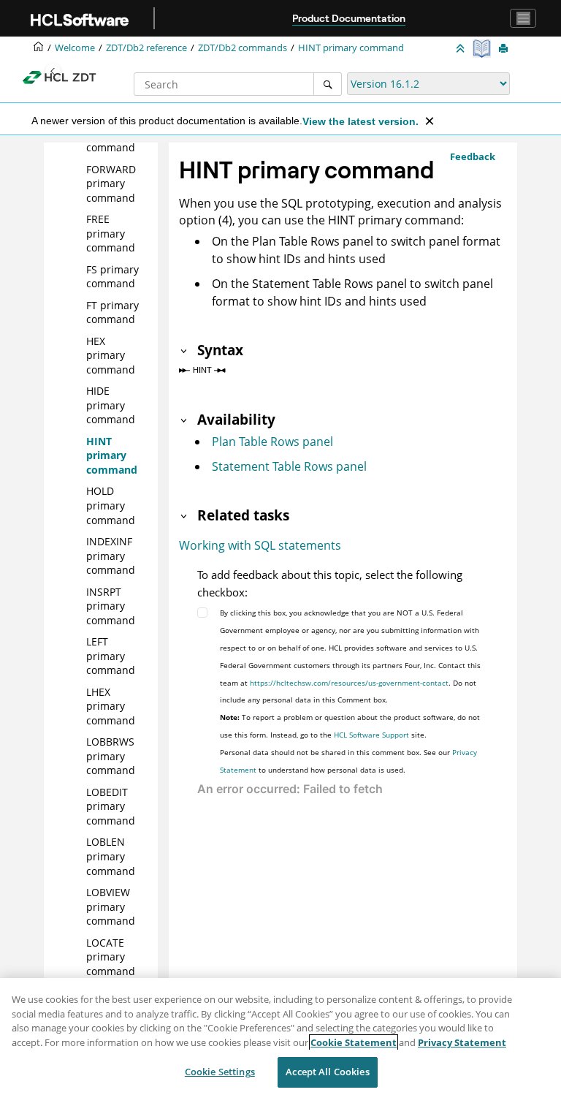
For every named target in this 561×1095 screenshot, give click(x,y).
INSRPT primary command (110, 606)
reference (146, 48)
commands (242, 48)
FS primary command (112, 276)
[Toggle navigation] (523, 18)
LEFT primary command (110, 655)
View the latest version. (360, 121)
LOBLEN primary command (110, 856)
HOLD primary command (110, 505)
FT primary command (112, 312)
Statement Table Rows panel (289, 466)
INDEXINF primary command (110, 555)
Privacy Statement (462, 1042)
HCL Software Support (371, 735)
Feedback (472, 156)
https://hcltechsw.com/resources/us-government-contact (349, 683)
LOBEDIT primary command (110, 806)
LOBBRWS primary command (110, 756)
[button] (80, 169)
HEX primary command (110, 355)
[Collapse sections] (462, 49)
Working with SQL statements (260, 545)
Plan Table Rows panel (272, 441)
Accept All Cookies (327, 1071)
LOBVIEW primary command (110, 906)
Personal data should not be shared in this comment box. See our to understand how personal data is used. (348, 761)
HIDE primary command (110, 405)
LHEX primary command (110, 706)
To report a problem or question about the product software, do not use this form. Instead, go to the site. (350, 726)
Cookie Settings (220, 1071)
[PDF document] (483, 48)
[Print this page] (505, 49)
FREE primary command (110, 233)
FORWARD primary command (111, 183)
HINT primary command (351, 48)
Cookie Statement (353, 1042)
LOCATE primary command (110, 957)
